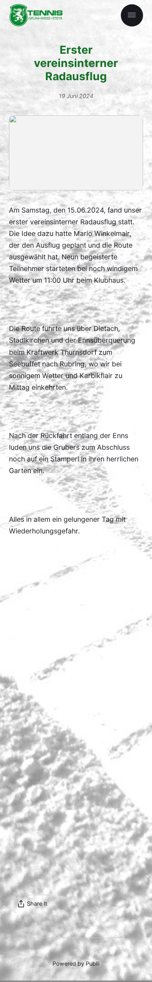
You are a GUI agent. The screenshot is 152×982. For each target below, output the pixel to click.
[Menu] (132, 15)
